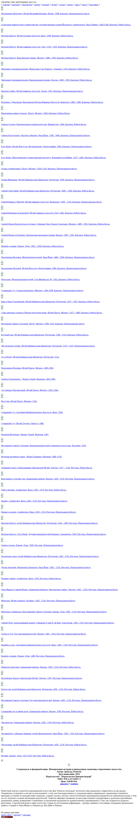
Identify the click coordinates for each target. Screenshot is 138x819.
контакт (17, 815)
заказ (77, 5)
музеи (54, 5)
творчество (27, 5)
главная (6, 5)
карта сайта (6, 815)
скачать (74, 784)
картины (16, 5)
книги (84, 5)
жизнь (37, 5)
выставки (93, 5)
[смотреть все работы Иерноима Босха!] (2, 760)
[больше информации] (69, 765)
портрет (45, 5)
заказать (64, 784)
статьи (62, 5)
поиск (70, 5)
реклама (26, 815)
